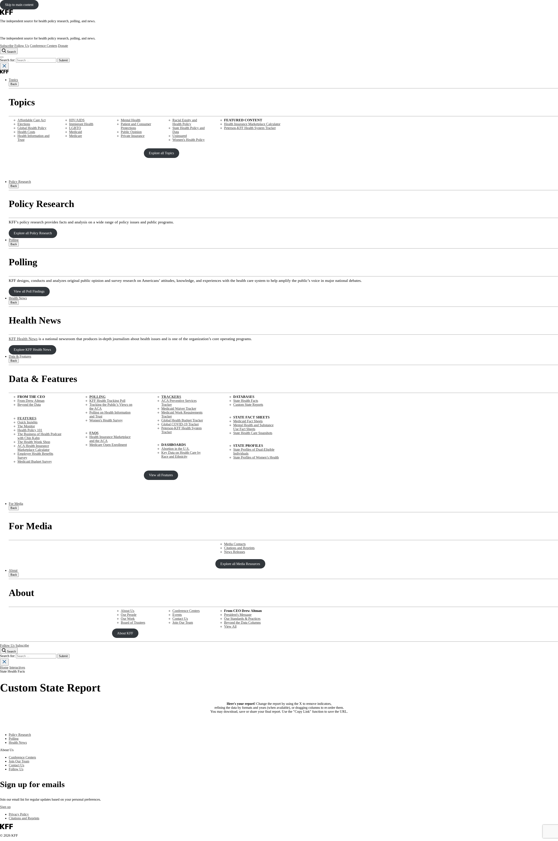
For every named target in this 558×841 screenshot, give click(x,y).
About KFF (125, 633)
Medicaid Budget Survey (34, 461)
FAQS (94, 433)
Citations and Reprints (239, 548)
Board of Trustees (133, 622)
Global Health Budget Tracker (182, 420)
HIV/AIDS (77, 120)
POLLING (97, 397)
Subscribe (7, 46)
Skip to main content (19, 5)
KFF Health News (23, 339)
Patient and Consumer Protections (136, 126)
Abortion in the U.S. (175, 448)
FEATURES (26, 418)
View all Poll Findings (29, 291)
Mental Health (130, 120)
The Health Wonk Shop (33, 442)
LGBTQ (75, 128)
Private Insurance (133, 136)
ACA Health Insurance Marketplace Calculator (33, 448)
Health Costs (26, 132)
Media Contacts (235, 544)
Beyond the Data (29, 404)
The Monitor (26, 426)
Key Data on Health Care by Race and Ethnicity (181, 454)
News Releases (234, 552)
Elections (23, 124)
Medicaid (75, 132)
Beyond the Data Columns (242, 622)
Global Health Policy (31, 128)
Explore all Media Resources (240, 564)
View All (230, 626)
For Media (16, 503)
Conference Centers (43, 46)
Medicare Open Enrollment (108, 445)
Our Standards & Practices (242, 618)
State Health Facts (245, 401)
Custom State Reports (248, 404)
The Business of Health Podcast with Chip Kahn (39, 436)
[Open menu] (1, 57)
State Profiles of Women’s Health (256, 457)
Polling (14, 240)
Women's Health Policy (188, 140)
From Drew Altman (30, 401)
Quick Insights (27, 422)
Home (4, 667)
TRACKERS (171, 397)
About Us (127, 611)
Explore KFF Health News (32, 349)
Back (13, 84)
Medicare (75, 136)
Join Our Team (182, 622)
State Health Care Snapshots (252, 433)
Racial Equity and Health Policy (184, 122)
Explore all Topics (161, 153)
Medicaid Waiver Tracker (178, 408)
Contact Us (180, 618)
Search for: (8, 60)
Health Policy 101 (29, 430)
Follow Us (21, 46)
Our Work (128, 618)
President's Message (238, 615)
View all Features (161, 475)
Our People (128, 615)
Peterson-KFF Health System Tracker (250, 128)
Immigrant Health (81, 124)
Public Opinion (131, 132)
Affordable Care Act (31, 120)
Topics (13, 80)
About (13, 570)
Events (177, 615)
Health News (18, 298)
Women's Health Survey (106, 420)
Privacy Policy (19, 814)
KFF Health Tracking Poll (107, 401)
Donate (63, 46)
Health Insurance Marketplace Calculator (252, 124)
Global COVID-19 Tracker (180, 424)
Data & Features (20, 356)
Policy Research (20, 181)
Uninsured (179, 136)
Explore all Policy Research (33, 233)
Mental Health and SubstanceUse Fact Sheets (253, 427)
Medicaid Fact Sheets (248, 421)
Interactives (17, 667)
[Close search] (4, 66)
